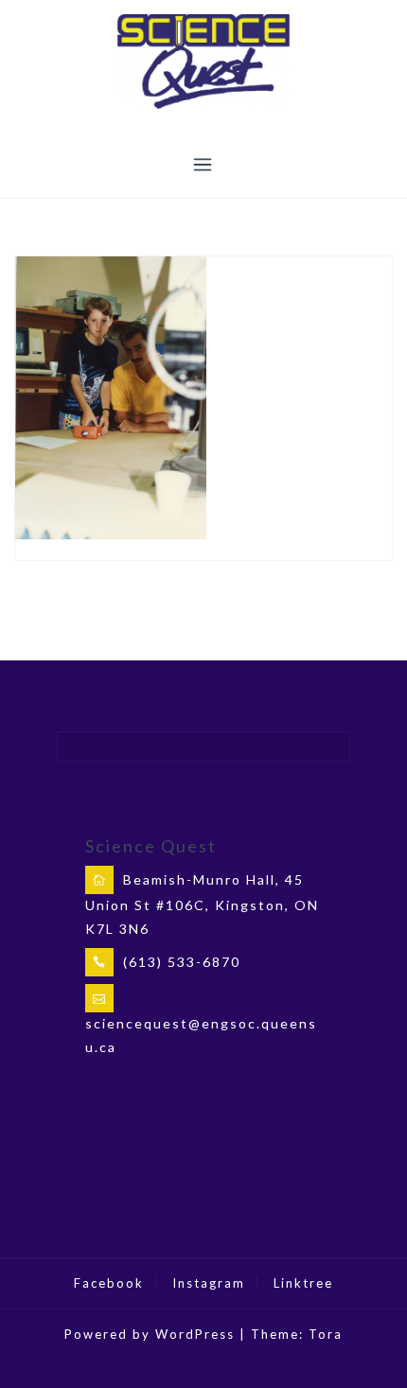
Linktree (303, 1283)
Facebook (109, 1283)
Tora (326, 1334)
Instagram (208, 1283)
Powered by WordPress (149, 1334)
